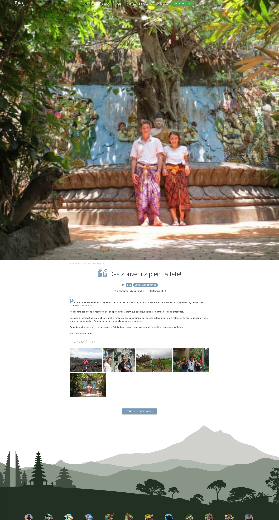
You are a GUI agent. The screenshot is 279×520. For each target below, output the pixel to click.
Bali (129, 285)
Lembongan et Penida (145, 285)
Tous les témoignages (139, 411)
